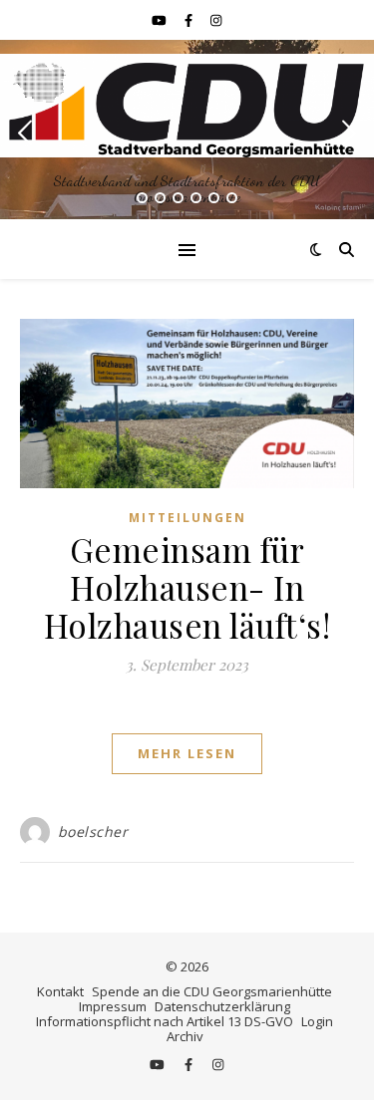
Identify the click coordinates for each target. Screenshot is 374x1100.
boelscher (93, 831)
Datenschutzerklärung (222, 1006)
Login (317, 1021)
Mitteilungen (187, 517)
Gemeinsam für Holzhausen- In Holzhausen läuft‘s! (187, 587)
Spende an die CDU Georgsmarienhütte (212, 991)
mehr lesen (187, 753)
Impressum (113, 1006)
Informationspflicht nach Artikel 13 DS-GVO (164, 1021)
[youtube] (161, 20)
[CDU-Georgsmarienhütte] (187, 105)
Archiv (185, 1036)
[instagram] (215, 20)
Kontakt (60, 991)
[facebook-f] (190, 20)
